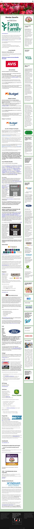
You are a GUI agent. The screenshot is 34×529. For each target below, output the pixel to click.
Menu (2, 1)
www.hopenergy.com (5, 386)
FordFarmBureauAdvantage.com (17, 348)
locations (7, 138)
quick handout (29, 149)
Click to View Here (27, 330)
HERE (27, 153)
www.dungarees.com (5, 292)
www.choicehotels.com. (5, 265)
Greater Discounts (4, 357)
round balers (18, 170)
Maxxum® (9, 166)
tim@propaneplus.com (16, 436)
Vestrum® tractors (14, 166)
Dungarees (3, 273)
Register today (8, 396)
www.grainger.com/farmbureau (9, 376)
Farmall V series (4, 170)
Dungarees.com (29, 248)
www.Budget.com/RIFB (5, 105)
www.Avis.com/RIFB (15, 77)
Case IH (3, 161)
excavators (3, 215)
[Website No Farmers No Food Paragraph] (29, 336)
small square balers (5, 171)
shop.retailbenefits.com (5, 442)
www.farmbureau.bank (6, 317)
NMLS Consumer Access (13, 323)
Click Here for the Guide (28, 164)
